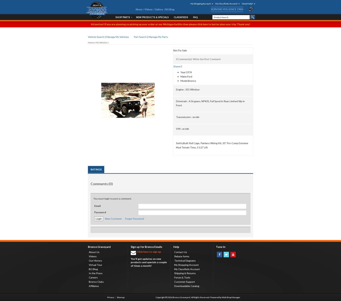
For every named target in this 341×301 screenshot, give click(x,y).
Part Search (140, 36)
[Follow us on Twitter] (226, 254)
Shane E (177, 66)
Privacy (110, 297)
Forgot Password (134, 218)
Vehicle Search (96, 36)
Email (97, 205)
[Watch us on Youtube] (233, 254)
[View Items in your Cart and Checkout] (251, 9)
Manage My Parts (158, 36)
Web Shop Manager (231, 297)
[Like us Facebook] (219, 254)
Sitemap (121, 297)
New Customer (113, 218)
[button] (200, 3)
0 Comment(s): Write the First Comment (198, 59)
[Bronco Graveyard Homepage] (106, 10)
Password (100, 212)
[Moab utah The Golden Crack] (128, 65)
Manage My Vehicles (117, 36)
